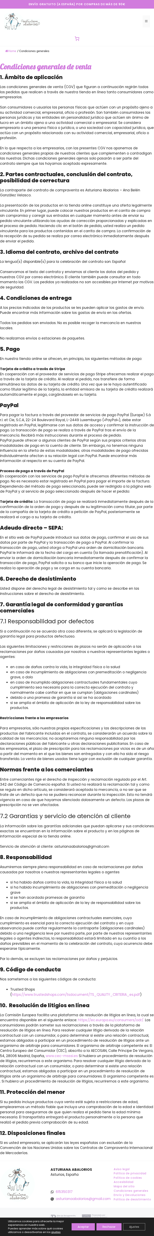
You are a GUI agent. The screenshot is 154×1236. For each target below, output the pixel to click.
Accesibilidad (123, 1182)
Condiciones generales (131, 1191)
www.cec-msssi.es (62, 1055)
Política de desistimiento (132, 1199)
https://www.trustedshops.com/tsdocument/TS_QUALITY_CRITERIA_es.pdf (76, 994)
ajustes (56, 1232)
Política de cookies (128, 1178)
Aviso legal (122, 1169)
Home (12, 51)
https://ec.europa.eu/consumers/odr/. (110, 1020)
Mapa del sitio (124, 1186)
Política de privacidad (130, 1173)
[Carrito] (77, 38)
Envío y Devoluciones (129, 1195)
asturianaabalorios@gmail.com (83, 1198)
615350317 (64, 1191)
